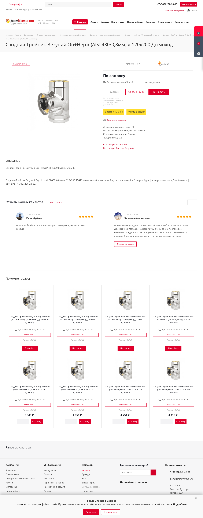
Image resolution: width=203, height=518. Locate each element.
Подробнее (180, 504)
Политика (87, 490)
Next (194, 202)
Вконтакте (123, 489)
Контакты (11, 470)
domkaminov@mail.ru (175, 10)
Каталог (86, 470)
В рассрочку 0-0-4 (114, 111)
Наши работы (13, 490)
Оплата (48, 474)
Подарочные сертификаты (20, 478)
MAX (147, 4)
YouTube (130, 489)
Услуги (9, 482)
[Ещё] (194, 22)
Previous (190, 202)
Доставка (49, 478)
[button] (196, 498)
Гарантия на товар (54, 482)
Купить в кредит (136, 111)
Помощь (87, 465)
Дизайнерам (88, 482)
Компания (12, 465)
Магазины (11, 486)
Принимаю (91, 512)
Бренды (86, 474)
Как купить (50, 470)
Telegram (141, 4)
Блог (84, 478)
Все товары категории (115, 144)
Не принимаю (110, 512)
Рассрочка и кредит (54, 486)
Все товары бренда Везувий (118, 147)
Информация (52, 465)
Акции (47, 490)
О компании (12, 474)
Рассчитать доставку (116, 120)
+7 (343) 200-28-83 (167, 4)
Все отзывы (56, 202)
